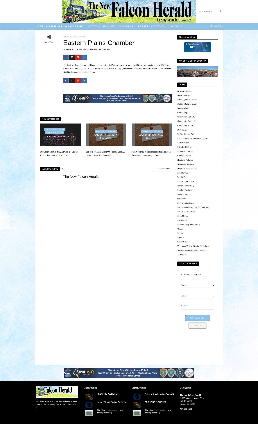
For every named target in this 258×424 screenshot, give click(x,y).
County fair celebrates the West (60, 136)
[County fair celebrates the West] (60, 134)
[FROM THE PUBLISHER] (89, 396)
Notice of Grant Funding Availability (112, 402)
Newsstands (109, 26)
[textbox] (184, 285)
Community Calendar (74, 37)
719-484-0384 (186, 409)
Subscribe (142, 26)
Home (40, 26)
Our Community (74, 26)
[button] (129, 373)
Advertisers (158, 26)
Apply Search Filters (197, 318)
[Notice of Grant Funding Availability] (89, 405)
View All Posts (164, 168)
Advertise (94, 26)
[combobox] (197, 285)
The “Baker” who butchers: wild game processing (110, 411)
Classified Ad (126, 26)
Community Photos (54, 133)
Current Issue (54, 26)
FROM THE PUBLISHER (108, 394)
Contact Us (176, 26)
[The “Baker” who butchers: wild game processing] (89, 413)
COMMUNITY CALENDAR (106, 135)
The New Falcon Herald (88, 49)
